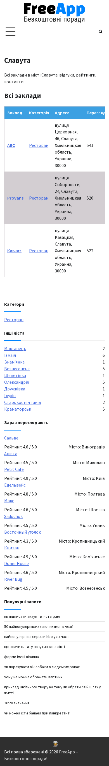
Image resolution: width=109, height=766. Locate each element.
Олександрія (16, 382)
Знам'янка (14, 362)
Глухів (10, 395)
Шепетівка (15, 375)
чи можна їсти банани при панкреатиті (37, 713)
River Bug (13, 579)
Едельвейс (14, 485)
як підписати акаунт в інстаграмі (32, 616)
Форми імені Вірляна (21, 656)
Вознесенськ (17, 368)
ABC (11, 145)
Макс (9, 500)
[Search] (100, 31)
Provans (15, 198)
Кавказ (14, 250)
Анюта (10, 453)
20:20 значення (17, 702)
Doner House (16, 563)
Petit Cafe (14, 469)
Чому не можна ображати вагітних (33, 676)
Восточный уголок (22, 532)
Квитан (11, 547)
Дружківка (14, 389)
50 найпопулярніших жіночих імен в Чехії (38, 626)
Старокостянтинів (22, 402)
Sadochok (13, 516)
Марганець (15, 348)
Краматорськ (17, 409)
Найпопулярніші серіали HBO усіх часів (37, 636)
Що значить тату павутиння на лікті (34, 646)
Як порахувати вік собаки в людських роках (42, 666)
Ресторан (38, 145)
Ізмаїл (10, 355)
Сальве (11, 438)
